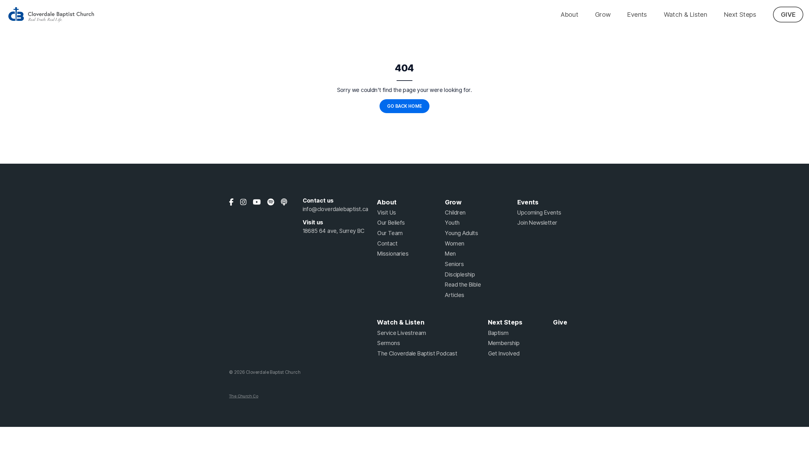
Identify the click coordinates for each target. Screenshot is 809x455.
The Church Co (243, 396)
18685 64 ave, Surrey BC (334, 231)
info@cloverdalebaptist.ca (335, 209)
